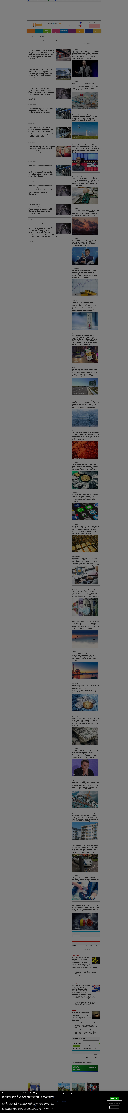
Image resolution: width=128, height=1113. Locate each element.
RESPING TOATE (114, 1107)
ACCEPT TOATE (114, 1098)
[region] (64, 1102)
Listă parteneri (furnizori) (62, 1101)
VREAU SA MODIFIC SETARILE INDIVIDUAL (114, 1102)
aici (36, 1105)
